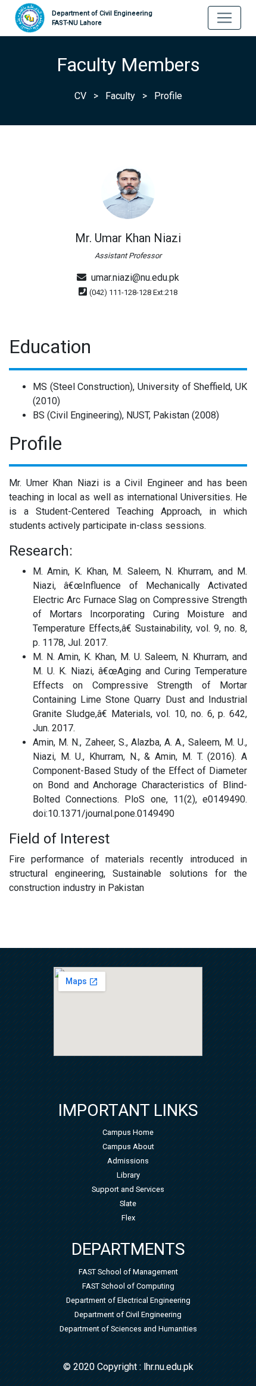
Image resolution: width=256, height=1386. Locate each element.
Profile (168, 96)
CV (80, 96)
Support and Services (128, 1189)
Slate (128, 1203)
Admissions (128, 1160)
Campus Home (128, 1132)
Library (128, 1175)
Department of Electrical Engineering (128, 1300)
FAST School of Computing (128, 1286)
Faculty (120, 96)
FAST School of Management (128, 1271)
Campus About (128, 1146)
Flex (128, 1217)
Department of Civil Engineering (102, 18)
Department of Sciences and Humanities (128, 1328)
